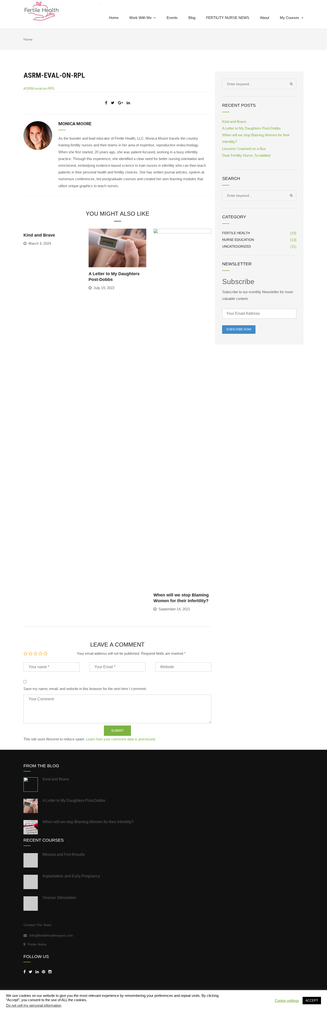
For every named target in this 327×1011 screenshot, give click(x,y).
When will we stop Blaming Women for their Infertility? (88, 822)
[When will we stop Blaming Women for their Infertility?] (182, 408)
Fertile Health (236, 233)
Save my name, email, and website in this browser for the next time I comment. (85, 689)
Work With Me (140, 18)
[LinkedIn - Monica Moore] (37, 972)
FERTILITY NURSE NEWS (227, 18)
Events (172, 18)
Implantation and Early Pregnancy (71, 876)
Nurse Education (238, 240)
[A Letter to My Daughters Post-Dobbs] (118, 247)
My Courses (289, 18)
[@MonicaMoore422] (30, 972)
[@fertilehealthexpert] (50, 972)
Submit (117, 730)
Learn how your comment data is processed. (121, 739)
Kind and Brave (39, 235)
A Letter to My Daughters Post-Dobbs (251, 128)
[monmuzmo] (43, 972)
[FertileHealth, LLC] (24, 972)
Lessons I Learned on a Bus (244, 149)
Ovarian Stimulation (59, 898)
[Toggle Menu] (99, 4)
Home (113, 18)
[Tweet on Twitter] (112, 103)
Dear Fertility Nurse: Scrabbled (246, 155)
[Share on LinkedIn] (128, 103)
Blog (191, 18)
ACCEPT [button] (311, 1000)
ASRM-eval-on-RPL (39, 88)
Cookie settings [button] (287, 1001)
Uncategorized (236, 246)
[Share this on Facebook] (106, 103)
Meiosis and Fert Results (64, 854)
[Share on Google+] (120, 103)
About (264, 18)
